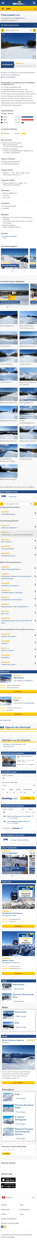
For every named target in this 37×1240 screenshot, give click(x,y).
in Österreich (28, 680)
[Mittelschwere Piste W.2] (9, 471)
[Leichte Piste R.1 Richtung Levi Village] (9, 451)
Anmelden (6, 1153)
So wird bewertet (9, 77)
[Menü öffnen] (3, 3)
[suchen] (34, 3)
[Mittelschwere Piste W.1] (9, 395)
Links (21, 1205)
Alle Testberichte (5, 720)
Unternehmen (24, 1209)
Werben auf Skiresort (9, 1219)
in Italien (14, 915)
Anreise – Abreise (7, 775)
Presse (3, 1214)
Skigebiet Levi (20, 18)
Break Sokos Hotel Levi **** (25, 756)
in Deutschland (29, 703)
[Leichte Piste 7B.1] (9, 356)
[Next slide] (34, 258)
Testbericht (18, 691)
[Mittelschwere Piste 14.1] (9, 413)
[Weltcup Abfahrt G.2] (9, 318)
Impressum (5, 1209)
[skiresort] (18, 3)
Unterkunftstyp (27, 789)
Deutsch (9, 1197)
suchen (27, 798)
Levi (8, 9)
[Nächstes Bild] (33, 863)
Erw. (3, 789)
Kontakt (4, 1205)
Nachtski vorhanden (10, 236)
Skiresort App (6, 1174)
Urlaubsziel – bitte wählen (10, 782)
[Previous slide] (2, 258)
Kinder (11, 789)
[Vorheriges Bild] (3, 863)
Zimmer (18, 789)
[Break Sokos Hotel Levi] (6, 761)
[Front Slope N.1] (9, 338)
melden (31, 487)
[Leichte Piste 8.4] (9, 374)
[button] (9, 798)
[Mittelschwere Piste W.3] (9, 433)
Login (21, 1214)
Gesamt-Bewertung (8, 514)
